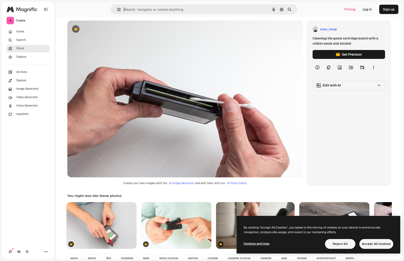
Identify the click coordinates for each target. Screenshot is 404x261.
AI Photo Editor (237, 183)
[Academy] (18, 251)
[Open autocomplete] (117, 9)
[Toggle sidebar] (46, 9)
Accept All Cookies (376, 244)
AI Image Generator (182, 183)
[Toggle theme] (27, 251)
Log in (367, 9)
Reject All (340, 244)
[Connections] (10, 251)
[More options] (373, 67)
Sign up (389, 9)
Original (97, 29)
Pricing (350, 9)
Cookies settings (256, 244)
